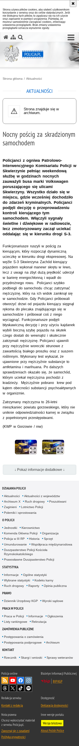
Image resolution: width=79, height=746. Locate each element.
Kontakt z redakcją (12, 705)
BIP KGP (57, 681)
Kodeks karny (43, 580)
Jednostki (10, 528)
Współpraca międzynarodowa (51, 544)
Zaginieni (10, 507)
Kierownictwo (31, 528)
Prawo (6, 593)
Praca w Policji (12, 608)
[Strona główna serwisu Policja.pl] (6, 37)
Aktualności (34, 78)
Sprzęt (48, 538)
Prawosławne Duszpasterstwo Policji (29, 559)
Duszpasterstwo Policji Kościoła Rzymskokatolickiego (25, 552)
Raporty (33, 586)
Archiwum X (12, 501)
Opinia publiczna (55, 586)
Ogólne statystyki (35, 575)
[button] (71, 37)
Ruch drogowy (35, 501)
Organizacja (50, 533)
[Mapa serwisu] (13, 37)
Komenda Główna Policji (21, 533)
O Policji (8, 520)
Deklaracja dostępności (54, 705)
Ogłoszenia (55, 616)
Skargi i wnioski (31, 657)
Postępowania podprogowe (23, 642)
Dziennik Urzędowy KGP (21, 601)
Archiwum (53, 642)
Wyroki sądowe (52, 601)
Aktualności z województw (42, 496)
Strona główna (13, 78)
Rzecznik (10, 657)
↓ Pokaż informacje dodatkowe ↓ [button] (39, 470)
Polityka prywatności (13, 737)
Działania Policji (14, 488)
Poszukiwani (57, 501)
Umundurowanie (15, 544)
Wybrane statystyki (17, 580)
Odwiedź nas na (12, 680)
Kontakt (8, 649)
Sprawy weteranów (60, 657)
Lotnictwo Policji (32, 507)
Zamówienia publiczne (18, 629)
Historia (34, 538)
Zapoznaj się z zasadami (15, 730)
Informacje (11, 575)
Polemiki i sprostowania (20, 512)
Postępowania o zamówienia (23, 637)
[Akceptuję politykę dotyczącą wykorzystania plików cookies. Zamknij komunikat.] (73, 3)
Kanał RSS (4, 680)
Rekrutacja (39, 621)
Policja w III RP (14, 538)
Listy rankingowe (15, 621)
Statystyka (10, 567)
